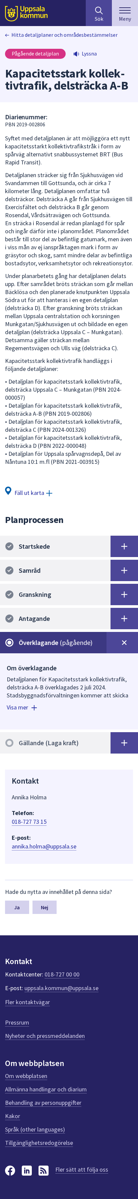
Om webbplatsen (26, 1076)
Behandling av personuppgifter (43, 1102)
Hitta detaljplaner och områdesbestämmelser (64, 34)
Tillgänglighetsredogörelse (39, 1143)
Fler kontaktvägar (27, 1002)
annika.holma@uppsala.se (44, 846)
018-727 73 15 (29, 821)
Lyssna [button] (89, 53)
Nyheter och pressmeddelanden (45, 1036)
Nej (44, 907)
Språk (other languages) (35, 1129)
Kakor (12, 1116)
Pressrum (17, 1022)
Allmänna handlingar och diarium (46, 1089)
